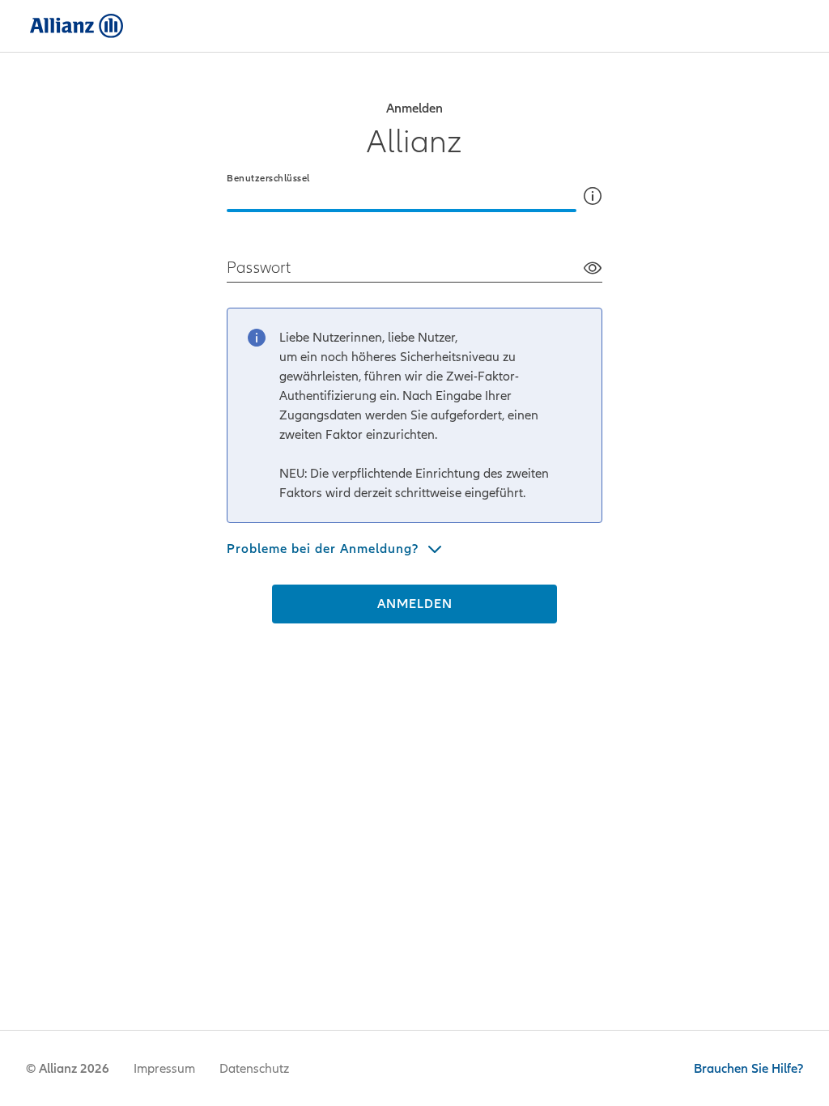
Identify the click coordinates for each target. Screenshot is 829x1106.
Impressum (164, 1069)
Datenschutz (254, 1069)
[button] (592, 196)
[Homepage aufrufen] (73, 26)
